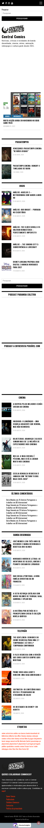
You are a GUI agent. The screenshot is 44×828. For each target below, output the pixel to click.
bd (38, 733)
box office (18, 736)
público (4, 746)
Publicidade (10, 799)
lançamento (38, 738)
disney (17, 738)
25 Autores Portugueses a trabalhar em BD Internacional (21, 501)
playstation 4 (13, 744)
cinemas (29, 736)
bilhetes (11, 736)
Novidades (17, 116)
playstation (5, 744)
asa (19, 733)
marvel (12, 741)
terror (31, 746)
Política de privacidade (14, 808)
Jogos (7, 116)
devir (13, 738)
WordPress (25, 819)
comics (4, 738)
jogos (32, 738)
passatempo (35, 741)
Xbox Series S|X (24, 749)
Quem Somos (10, 796)
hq (29, 738)
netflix (17, 741)
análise (15, 733)
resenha (17, 746)
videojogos (5, 749)
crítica (9, 738)
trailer (36, 746)
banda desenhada (31, 733)
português (37, 744)
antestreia (9, 733)
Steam (26, 746)
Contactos (9, 805)
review (22, 746)
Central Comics (13, 36)
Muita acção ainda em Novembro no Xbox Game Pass (21, 121)
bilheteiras (5, 736)
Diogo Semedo (11, 505)
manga (8, 741)
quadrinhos (10, 746)
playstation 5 (23, 744)
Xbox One (15, 749)
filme (26, 738)
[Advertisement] (22, 68)
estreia (22, 738)
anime (4, 733)
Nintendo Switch (25, 741)
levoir (3, 741)
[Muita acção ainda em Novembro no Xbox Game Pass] (22, 105)
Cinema (23, 736)
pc (40, 741)
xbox (10, 749)
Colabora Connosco (12, 802)
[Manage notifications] (39, 823)
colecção (35, 736)
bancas (23, 733)
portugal (30, 744)
